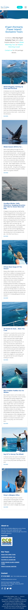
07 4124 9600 (5, 576)
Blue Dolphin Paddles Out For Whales (14, 391)
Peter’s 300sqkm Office (12, 495)
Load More (14, 513)
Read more (4, 535)
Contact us (8, 50)
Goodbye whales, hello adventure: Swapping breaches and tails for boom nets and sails (14, 205)
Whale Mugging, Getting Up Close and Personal (13, 87)
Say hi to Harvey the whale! (14, 454)
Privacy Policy (17, 598)
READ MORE (6, 116)
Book (20, 7)
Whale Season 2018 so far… (13, 147)
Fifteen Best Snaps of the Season (13, 268)
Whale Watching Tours (8, 554)
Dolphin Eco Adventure (8, 559)
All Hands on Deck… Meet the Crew (14, 329)
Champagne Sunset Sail (8, 557)
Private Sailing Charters (8, 566)
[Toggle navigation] (26, 7)
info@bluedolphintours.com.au (8, 579)
